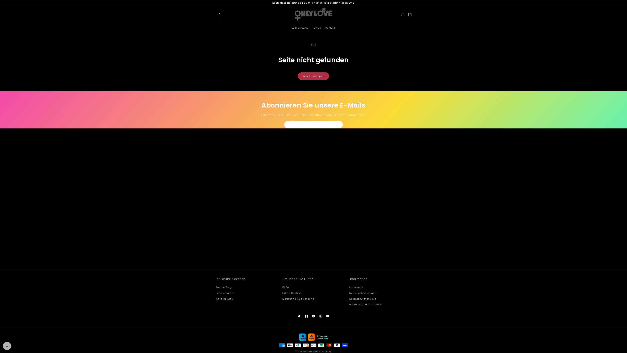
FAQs (285, 287)
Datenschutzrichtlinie (362, 298)
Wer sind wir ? (224, 298)
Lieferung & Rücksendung (298, 298)
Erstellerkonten (225, 293)
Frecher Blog (224, 287)
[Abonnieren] (339, 124)
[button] (219, 14)
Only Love (307, 351)
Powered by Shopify (322, 351)
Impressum (356, 287)
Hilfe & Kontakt (291, 293)
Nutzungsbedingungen (363, 293)
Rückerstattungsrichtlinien (366, 304)
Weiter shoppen (313, 76)
